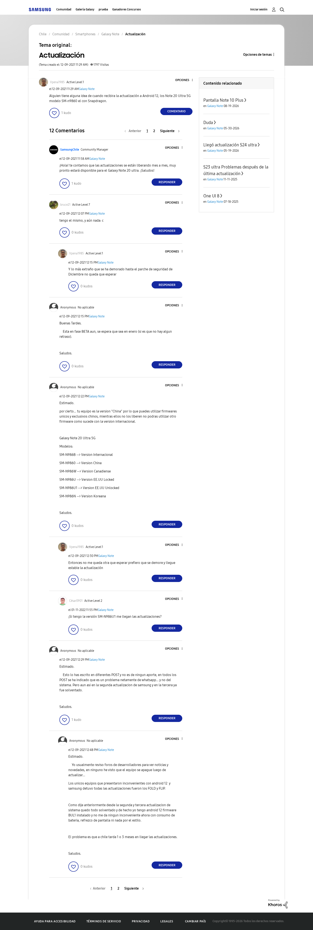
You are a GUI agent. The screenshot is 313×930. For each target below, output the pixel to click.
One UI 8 (211, 195)
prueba (103, 9)
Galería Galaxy (85, 9)
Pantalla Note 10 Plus (223, 100)
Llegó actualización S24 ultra (230, 144)
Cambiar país (195, 921)
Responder (167, 182)
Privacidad (140, 921)
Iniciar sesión (258, 9)
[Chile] (40, 9)
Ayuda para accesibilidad (54, 921)
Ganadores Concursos (126, 9)
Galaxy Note (87, 89)
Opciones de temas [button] (257, 55)
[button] (185, 80)
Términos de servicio (103, 921)
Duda (208, 122)
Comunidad (63, 9)
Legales (166, 921)
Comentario (176, 111)
